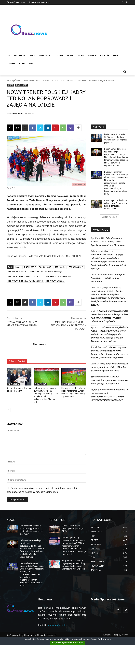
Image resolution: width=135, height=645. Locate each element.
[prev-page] (9, 410)
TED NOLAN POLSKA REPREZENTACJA (45, 271)
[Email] (17, 127)
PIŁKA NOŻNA (13, 384)
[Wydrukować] (25, 127)
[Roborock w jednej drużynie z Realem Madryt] (19, 376)
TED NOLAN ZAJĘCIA (55, 281)
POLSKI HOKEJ (45, 267)
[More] (78, 127)
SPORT (25, 80)
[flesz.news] (29, 29)
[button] (124, 71)
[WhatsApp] (63, 127)
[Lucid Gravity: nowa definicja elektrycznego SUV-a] (54, 529)
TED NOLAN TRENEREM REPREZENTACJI (25, 281)
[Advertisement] (89, 29)
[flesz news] (19, 344)
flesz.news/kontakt (56, 624)
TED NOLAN (60, 267)
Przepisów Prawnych (101, 639)
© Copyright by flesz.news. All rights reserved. (32, 635)
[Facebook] (122, 2)
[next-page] (14, 410)
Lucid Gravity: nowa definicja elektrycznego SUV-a (72, 529)
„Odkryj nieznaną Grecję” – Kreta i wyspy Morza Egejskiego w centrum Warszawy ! (108, 242)
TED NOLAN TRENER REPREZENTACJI (24, 276)
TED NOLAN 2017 (75, 267)
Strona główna (13, 80)
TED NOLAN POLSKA (17, 271)
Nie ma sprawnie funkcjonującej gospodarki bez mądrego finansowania (109, 380)
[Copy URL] (10, 127)
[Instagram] (126, 2)
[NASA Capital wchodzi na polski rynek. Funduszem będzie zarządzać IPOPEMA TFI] (96, 204)
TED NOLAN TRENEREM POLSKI (57, 276)
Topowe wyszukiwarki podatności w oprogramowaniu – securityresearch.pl (109, 393)
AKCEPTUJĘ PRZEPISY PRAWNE (67, 642)
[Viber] (70, 127)
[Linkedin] (47, 127)
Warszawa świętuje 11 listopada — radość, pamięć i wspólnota (108, 278)
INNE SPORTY (36, 80)
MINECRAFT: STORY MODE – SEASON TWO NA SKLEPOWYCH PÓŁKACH (68, 325)
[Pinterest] (55, 127)
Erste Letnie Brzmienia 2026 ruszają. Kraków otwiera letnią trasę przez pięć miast (31, 530)
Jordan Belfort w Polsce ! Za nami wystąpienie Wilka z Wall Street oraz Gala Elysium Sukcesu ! (109, 367)
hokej (17, 267)
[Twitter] (40, 127)
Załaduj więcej (108, 216)
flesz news (18, 113)
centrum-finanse (99, 376)
